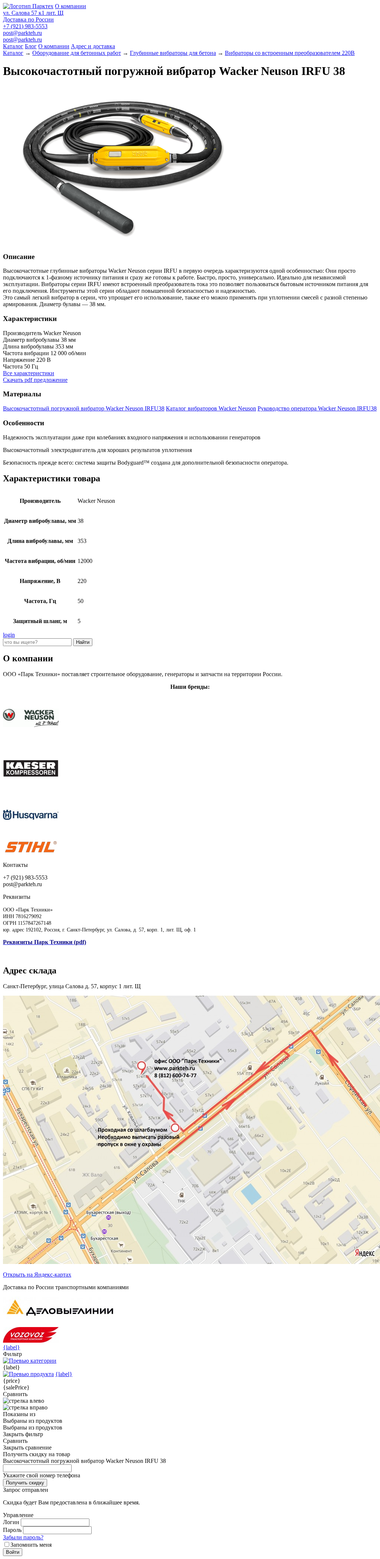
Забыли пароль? (23, 1537)
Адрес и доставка (93, 46)
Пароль (12, 1530)
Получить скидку (25, 1483)
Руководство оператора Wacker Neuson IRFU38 (317, 408)
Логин (11, 1522)
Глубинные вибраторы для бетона (173, 53)
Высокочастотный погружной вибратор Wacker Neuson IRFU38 (83, 408)
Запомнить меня (31, 1545)
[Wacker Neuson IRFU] (121, 242)
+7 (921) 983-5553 (25, 26)
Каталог (13, 46)
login (9, 635)
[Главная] (28, 6)
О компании (70, 6)
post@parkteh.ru (22, 33)
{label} (11, 1347)
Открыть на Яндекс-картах (37, 1274)
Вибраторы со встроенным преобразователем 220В (290, 53)
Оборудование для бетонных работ (76, 53)
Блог (31, 46)
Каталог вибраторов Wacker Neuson (211, 408)
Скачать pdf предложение (35, 380)
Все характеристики (28, 373)
